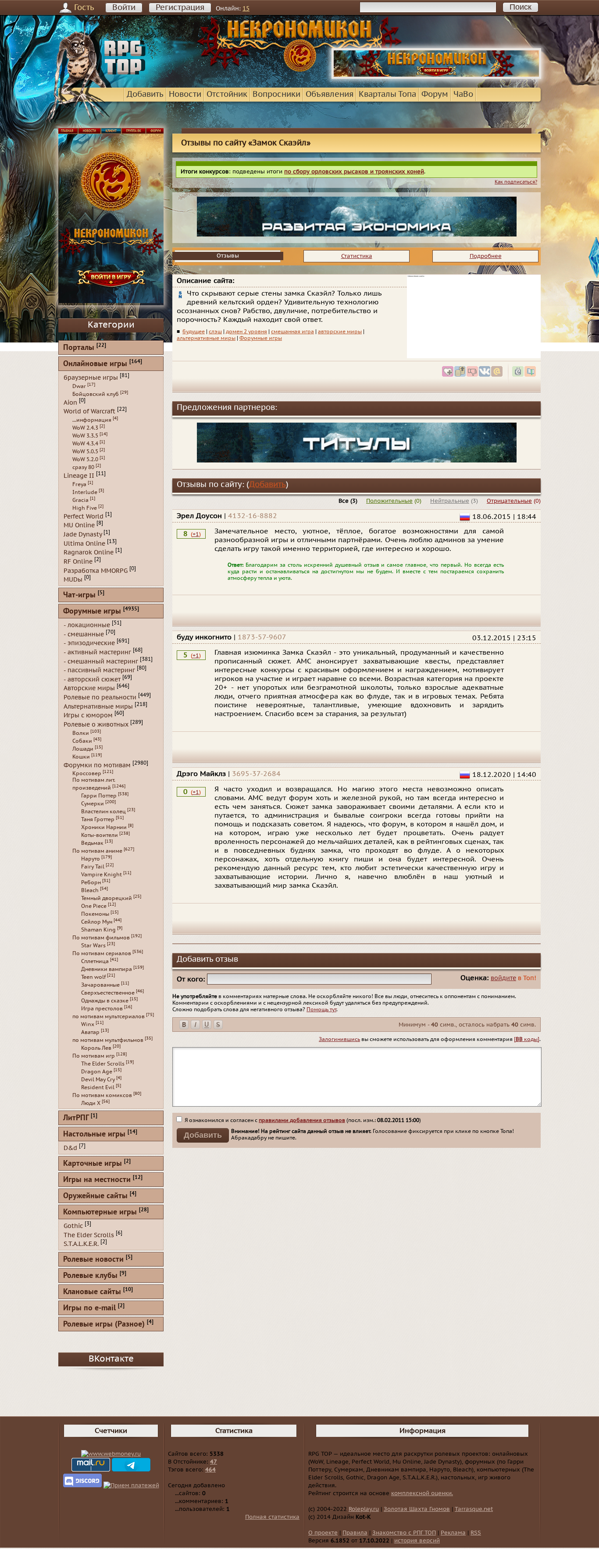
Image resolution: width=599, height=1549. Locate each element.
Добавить (145, 94)
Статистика (356, 256)
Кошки (81, 757)
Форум (434, 94)
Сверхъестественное (108, 993)
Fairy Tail (92, 867)
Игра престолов (102, 1009)
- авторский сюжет (92, 679)
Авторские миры (89, 688)
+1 (196, 534)
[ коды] (526, 1039)
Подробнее (486, 256)
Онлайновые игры (95, 364)
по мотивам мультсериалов (108, 1016)
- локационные (87, 625)
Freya (79, 484)
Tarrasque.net (474, 1509)
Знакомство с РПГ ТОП (404, 1532)
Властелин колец (103, 811)
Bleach (90, 890)
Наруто (90, 859)
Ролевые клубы (90, 1276)
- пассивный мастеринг (99, 670)
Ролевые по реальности (100, 697)
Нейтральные (449, 501)
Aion (70, 402)
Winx (87, 1024)
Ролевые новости (93, 1260)
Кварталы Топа (387, 94)
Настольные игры (94, 1134)
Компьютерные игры (100, 1212)
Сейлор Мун (96, 922)
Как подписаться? (516, 182)
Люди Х (90, 1103)
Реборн (91, 882)
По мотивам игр (93, 1056)
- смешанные (84, 634)
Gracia (80, 500)
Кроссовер (86, 773)
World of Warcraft (89, 411)
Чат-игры (79, 595)
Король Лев (96, 1048)
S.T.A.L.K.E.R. (81, 1244)
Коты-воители (99, 835)
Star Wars (93, 945)
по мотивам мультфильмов (107, 1040)
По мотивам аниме (97, 851)
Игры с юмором (88, 715)
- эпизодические (89, 643)
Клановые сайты (92, 1292)
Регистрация (180, 7)
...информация (91, 420)
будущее (193, 331)
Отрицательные (509, 501)
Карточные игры (92, 1164)
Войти (123, 7)
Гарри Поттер (99, 796)
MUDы (73, 579)
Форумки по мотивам (97, 765)
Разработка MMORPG (96, 570)
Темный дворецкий (106, 898)
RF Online (78, 561)
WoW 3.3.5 (85, 436)
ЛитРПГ (76, 1118)
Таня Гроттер (97, 819)
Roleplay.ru (364, 1509)
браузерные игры (91, 377)
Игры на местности (97, 1180)
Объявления (329, 94)
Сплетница (95, 961)
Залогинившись (339, 1039)
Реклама (453, 1532)
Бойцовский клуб (95, 394)
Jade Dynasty (83, 534)
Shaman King (98, 930)
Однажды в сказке (104, 1001)
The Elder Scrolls (103, 1064)
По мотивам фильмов (101, 938)
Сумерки (92, 804)
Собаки (82, 741)
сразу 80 (83, 467)
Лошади (82, 749)
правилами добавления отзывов (302, 1120)
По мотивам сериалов (101, 953)
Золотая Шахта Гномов (417, 1509)
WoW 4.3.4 (85, 444)
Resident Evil (97, 1087)
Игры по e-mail (89, 1308)
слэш (215, 331)
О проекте (323, 1532)
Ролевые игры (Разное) (104, 1325)
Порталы (78, 348)
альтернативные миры (206, 338)
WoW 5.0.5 (85, 451)
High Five (84, 508)
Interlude (84, 492)
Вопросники (276, 94)
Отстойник (227, 94)
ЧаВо (463, 94)
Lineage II (79, 476)
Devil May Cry (98, 1079)
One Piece (94, 906)
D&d (70, 1148)
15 (246, 8)
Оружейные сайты (95, 1196)
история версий (417, 1540)
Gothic (73, 1226)
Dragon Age (96, 1072)
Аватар (90, 1032)
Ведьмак (92, 843)
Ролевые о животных (96, 724)
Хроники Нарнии (104, 827)
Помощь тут (321, 1009)
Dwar (79, 386)
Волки (80, 733)
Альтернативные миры (98, 706)
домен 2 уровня (246, 331)
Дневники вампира (106, 969)
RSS (476, 1532)
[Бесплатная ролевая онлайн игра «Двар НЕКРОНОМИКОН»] (436, 77)
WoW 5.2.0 (85, 459)
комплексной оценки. (422, 1493)
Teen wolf (93, 977)
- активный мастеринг (97, 652)
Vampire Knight (101, 875)
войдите (503, 978)
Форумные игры (260, 338)
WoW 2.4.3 (85, 428)
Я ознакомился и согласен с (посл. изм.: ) (302, 1120)
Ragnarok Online (89, 552)
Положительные (389, 501)
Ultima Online (84, 543)
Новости (185, 94)
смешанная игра (292, 331)
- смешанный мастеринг (101, 661)
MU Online (79, 525)
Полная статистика (272, 1517)
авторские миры (340, 331)
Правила (354, 1532)
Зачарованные (100, 985)
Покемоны (95, 914)
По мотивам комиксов (102, 1095)
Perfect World (83, 516)
